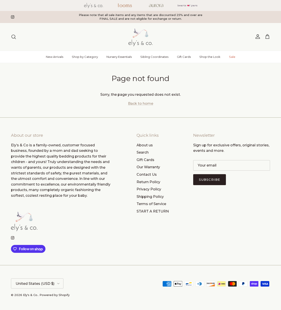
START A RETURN (153, 211)
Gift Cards (184, 56)
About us (145, 145)
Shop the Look (209, 56)
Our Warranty (148, 167)
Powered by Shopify (55, 295)
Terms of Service (151, 204)
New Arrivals (54, 56)
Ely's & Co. (30, 295)
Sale (232, 56)
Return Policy (148, 182)
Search (143, 152)
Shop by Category (85, 56)
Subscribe (209, 180)
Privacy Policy (149, 189)
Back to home (140, 103)
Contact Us (147, 174)
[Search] (13, 36)
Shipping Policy (150, 197)
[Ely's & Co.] (140, 36)
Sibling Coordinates (154, 56)
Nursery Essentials (119, 56)
